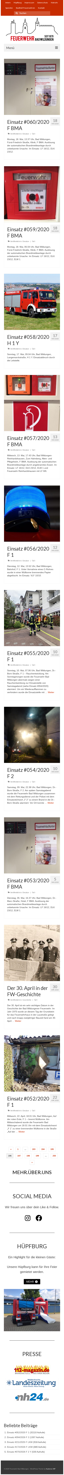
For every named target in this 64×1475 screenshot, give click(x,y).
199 (37, 1156)
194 (43, 1149)
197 (19, 1156)
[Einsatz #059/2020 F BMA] (32, 194)
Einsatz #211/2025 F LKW (19, 1442)
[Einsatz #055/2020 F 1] (32, 618)
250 (54, 1156)
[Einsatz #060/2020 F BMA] (32, 86)
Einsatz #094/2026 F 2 (18, 1437)
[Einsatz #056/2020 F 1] (32, 513)
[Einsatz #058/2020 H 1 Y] (32, 301)
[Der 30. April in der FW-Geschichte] (32, 953)
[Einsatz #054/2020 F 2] (32, 734)
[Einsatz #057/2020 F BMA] (32, 403)
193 (33, 1149)
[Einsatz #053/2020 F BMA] (32, 845)
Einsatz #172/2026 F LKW (20, 1447)
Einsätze (26, 134)
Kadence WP (50, 1469)
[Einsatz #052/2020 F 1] (32, 1063)
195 (52, 1149)
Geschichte (27, 1000)
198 (28, 1156)
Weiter (51, 692)
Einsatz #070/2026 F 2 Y (19, 1452)
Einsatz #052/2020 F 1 (18, 1432)
